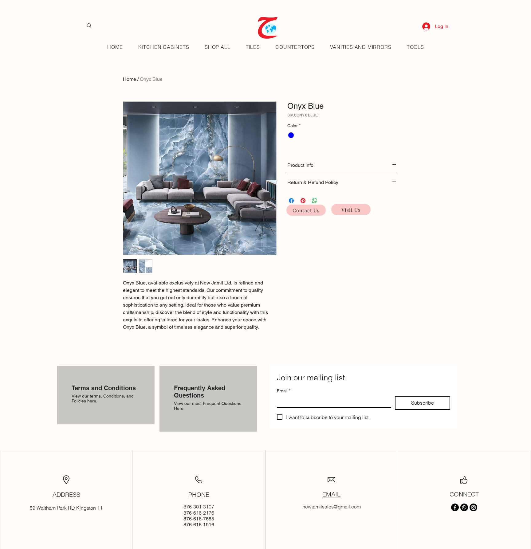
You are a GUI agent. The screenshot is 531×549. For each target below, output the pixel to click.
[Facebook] (455, 507)
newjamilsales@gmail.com (331, 507)
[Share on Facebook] (291, 200)
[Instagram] (473, 507)
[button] (252, 47)
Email (283, 391)
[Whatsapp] (464, 507)
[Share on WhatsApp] (314, 200)
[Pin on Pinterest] (303, 200)
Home (129, 79)
